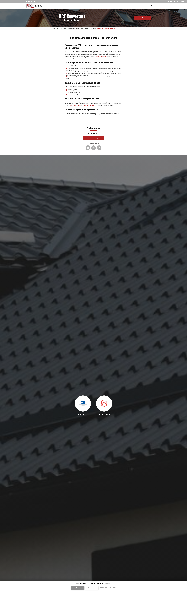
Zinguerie (131, 6)
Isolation (138, 6)
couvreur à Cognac (77, 53)
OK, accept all (78, 587)
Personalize (104, 587)
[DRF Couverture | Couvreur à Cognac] (30, 5)
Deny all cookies (92, 587)
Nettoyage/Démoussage (156, 6)
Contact (183, 1)
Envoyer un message (93, 138)
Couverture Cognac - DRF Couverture (88, 28)
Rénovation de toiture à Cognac (75, 90)
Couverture (124, 6)
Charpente (145, 6)
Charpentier (69, 53)
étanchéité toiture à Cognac (90, 105)
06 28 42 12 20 (31, 1)
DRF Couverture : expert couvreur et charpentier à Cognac (68, 28)
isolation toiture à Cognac (75, 105)
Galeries (176, 1)
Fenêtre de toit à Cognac (73, 94)
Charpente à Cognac (72, 89)
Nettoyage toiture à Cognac (74, 92)
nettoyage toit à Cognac (101, 56)
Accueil (170, 1)
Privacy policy (112, 587)
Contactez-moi (142, 18)
